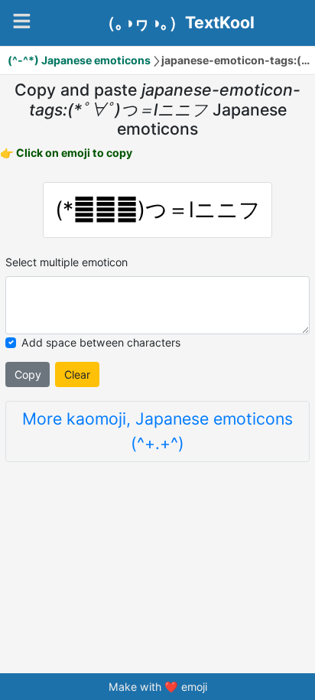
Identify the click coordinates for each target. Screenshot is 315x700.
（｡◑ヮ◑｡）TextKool (177, 23)
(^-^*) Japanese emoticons (79, 60)
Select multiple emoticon (66, 262)
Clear (77, 374)
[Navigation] (22, 21)
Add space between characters (100, 342)
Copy (28, 374)
